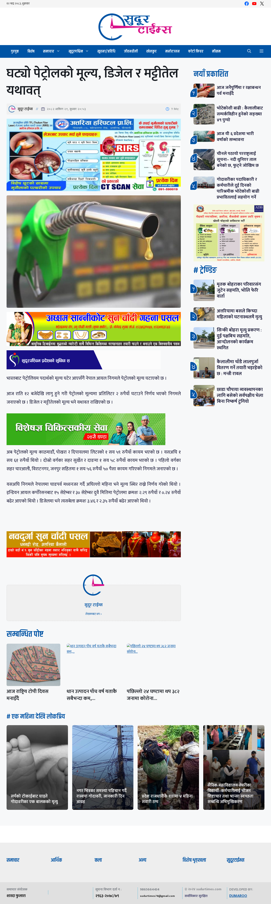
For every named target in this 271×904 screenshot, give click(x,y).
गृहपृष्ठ (15, 51)
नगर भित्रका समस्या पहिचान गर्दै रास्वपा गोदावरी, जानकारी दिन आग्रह (101, 796)
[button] (249, 51)
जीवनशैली (131, 51)
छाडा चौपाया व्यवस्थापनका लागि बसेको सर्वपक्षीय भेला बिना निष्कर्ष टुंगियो (240, 395)
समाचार (48, 51)
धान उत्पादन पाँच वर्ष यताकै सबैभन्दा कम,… (92, 695)
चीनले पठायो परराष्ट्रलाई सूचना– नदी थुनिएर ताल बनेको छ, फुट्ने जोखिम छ (238, 159)
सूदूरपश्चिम (76, 51)
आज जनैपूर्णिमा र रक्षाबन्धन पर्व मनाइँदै (239, 90)
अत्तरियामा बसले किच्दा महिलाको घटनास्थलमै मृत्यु (239, 314)
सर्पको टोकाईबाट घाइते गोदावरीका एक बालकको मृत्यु (34, 799)
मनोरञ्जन (172, 51)
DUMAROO (238, 896)
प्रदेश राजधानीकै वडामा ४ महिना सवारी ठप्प (167, 799)
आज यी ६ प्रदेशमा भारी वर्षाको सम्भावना (235, 136)
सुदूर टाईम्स (25, 109)
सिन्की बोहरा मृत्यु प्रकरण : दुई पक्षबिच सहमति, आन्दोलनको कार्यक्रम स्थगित (239, 339)
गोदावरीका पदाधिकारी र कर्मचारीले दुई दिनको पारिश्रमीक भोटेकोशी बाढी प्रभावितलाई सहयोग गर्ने (238, 188)
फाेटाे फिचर (195, 51)
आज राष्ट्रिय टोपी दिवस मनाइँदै (27, 695)
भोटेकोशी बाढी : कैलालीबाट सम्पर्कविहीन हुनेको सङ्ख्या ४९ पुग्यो (240, 114)
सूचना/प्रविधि (106, 51)
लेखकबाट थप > (93, 613)
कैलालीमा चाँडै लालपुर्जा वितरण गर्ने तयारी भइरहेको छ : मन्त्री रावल (239, 368)
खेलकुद (151, 51)
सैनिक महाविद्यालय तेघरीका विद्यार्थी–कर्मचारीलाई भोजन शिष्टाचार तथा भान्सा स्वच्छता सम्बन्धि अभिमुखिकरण (230, 793)
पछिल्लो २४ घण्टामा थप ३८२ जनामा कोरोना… (153, 695)
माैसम (216, 51)
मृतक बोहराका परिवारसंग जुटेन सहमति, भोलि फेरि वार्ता (239, 290)
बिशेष (31, 51)
